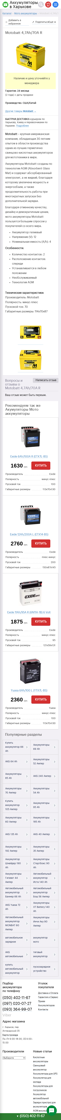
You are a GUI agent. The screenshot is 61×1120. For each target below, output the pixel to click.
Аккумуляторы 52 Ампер (41, 761)
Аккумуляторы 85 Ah (13, 776)
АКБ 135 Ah (11, 834)
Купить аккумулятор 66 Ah (14, 747)
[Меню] (55, 5)
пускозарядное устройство (41, 969)
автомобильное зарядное (14, 940)
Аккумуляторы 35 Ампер (41, 849)
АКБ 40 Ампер (41, 834)
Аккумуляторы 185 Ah (41, 820)
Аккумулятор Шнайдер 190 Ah (13, 863)
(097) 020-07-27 (17, 1003)
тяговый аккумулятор (40, 954)
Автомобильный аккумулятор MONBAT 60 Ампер (14, 923)
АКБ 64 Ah (11, 761)
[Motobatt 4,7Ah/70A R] (30, 55)
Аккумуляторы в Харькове (24, 5)
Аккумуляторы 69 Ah (41, 747)
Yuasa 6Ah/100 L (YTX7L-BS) (29, 690)
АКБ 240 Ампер (42, 776)
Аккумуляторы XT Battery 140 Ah (41, 907)
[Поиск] (41, 5)
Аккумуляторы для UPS (45, 1074)
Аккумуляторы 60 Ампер (13, 820)
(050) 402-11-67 (16, 998)
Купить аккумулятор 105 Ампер (12, 805)
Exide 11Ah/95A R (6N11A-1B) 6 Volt (29, 612)
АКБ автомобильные (14, 954)
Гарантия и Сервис (48, 997)
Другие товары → (20, 111)
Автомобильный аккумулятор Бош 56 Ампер (42, 892)
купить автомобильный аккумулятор (14, 969)
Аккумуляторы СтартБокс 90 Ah (41, 863)
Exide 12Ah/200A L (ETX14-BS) (29, 534)
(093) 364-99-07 (17, 1009)
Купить (41, 465)
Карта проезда (10, 1035)
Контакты (43, 1009)
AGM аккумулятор (42, 1111)
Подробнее (22, 126)
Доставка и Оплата (48, 993)
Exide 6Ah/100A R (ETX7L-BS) (29, 456)
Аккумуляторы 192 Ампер (13, 849)
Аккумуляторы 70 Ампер (13, 790)
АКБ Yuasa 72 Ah (12, 907)
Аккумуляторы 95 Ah (41, 805)
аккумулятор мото (40, 940)
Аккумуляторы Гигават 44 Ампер (13, 878)
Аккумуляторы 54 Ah (41, 790)
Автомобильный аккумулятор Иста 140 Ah (42, 878)
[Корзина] (48, 5)
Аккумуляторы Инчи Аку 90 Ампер (41, 921)
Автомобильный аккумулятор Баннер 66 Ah (14, 892)
